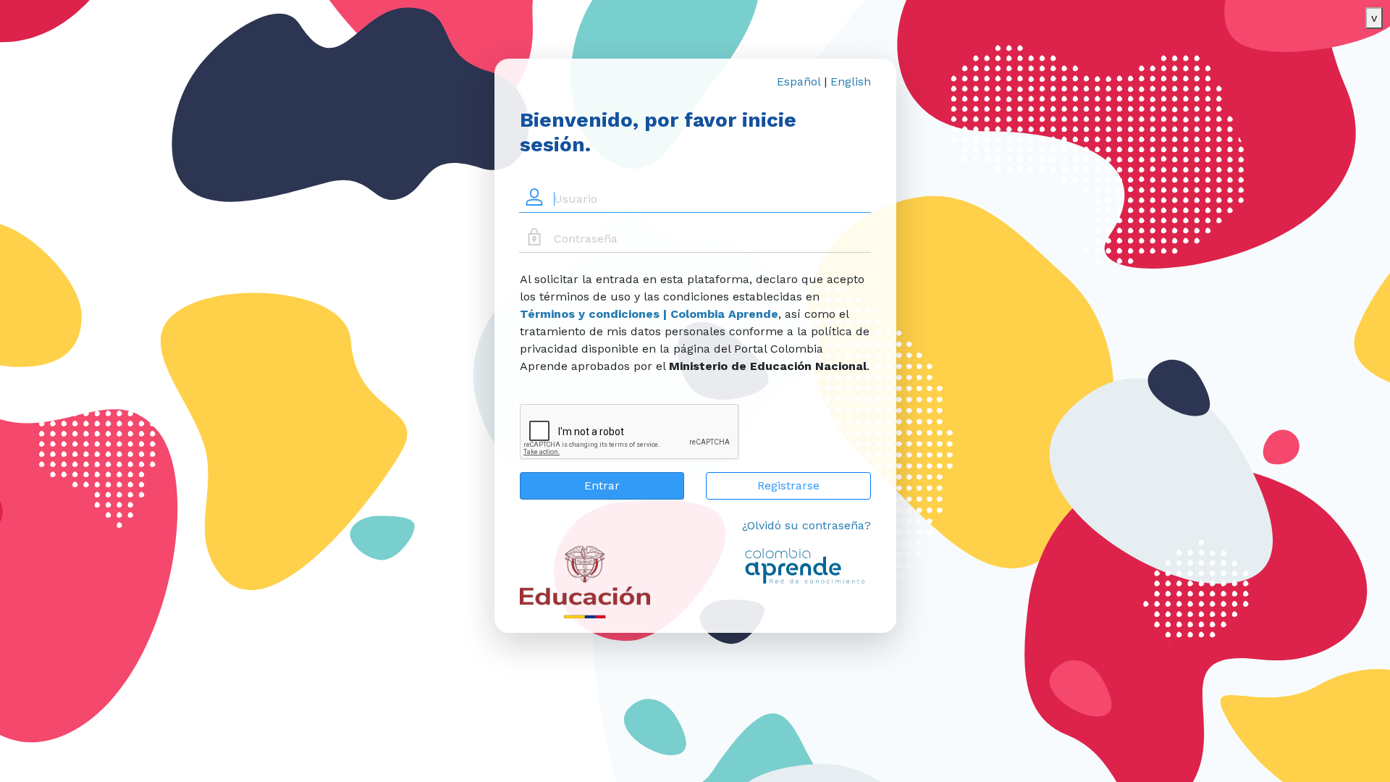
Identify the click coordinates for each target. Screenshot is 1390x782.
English (850, 81)
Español (798, 81)
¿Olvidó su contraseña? (806, 525)
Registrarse (788, 485)
